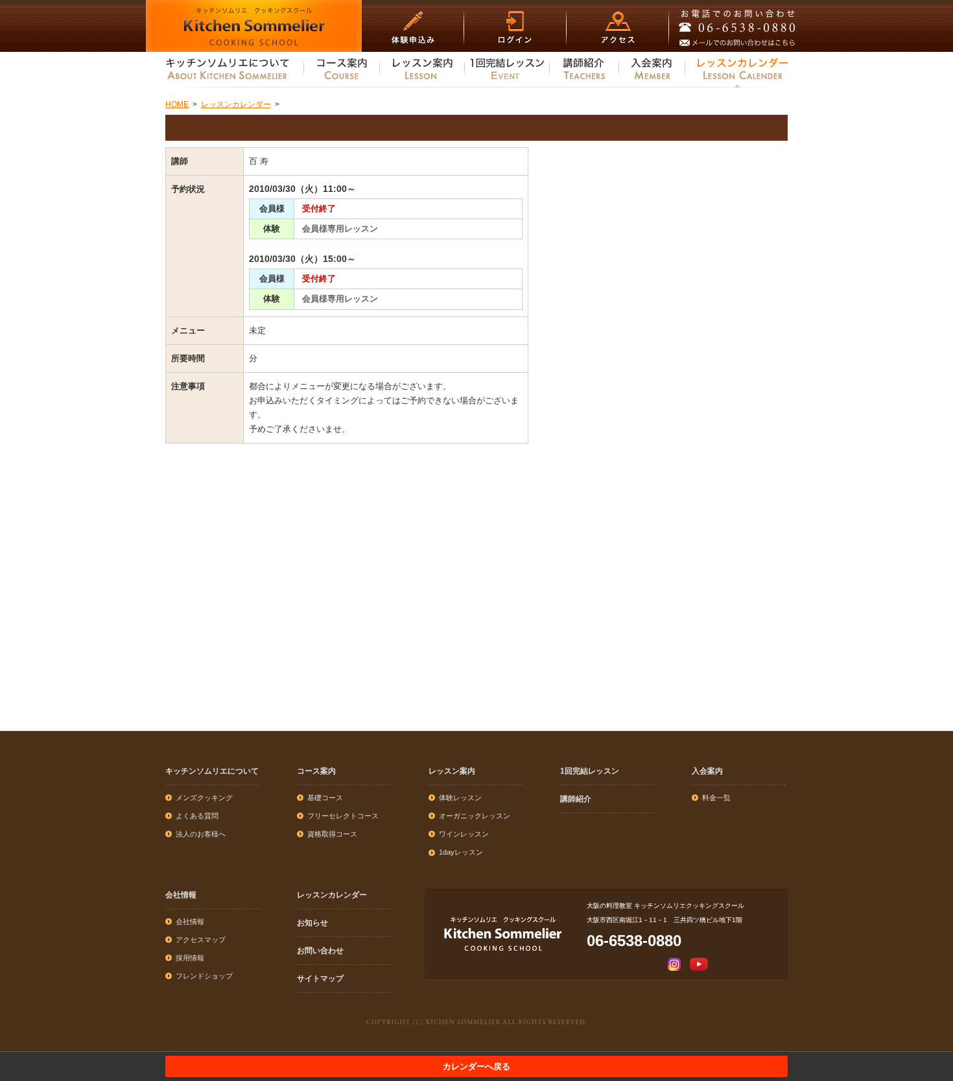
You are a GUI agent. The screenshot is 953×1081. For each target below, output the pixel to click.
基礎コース (325, 798)
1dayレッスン (461, 852)
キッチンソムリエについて (212, 771)
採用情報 (190, 958)
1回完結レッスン (589, 771)
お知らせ (312, 922)
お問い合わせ (320, 950)
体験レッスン (460, 798)
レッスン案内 (452, 771)
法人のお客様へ (201, 834)
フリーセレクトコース (343, 816)
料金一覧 (716, 798)
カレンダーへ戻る (476, 1066)
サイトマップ (320, 978)
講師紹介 (575, 798)
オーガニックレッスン (474, 816)
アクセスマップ (201, 940)
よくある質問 (197, 816)
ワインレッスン (464, 834)
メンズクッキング (204, 798)
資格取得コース (332, 834)
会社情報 (180, 894)
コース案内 (316, 771)
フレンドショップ (204, 976)
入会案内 (707, 771)
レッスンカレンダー (332, 894)
